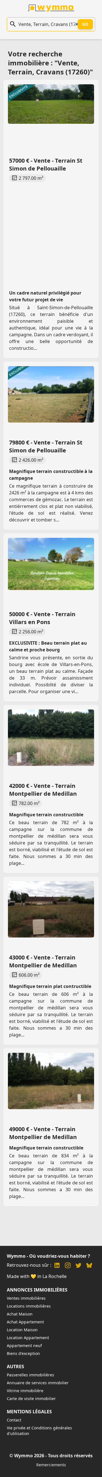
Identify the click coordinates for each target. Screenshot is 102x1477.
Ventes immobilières (26, 1298)
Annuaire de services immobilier (38, 1382)
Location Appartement (28, 1337)
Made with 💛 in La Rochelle (37, 1276)
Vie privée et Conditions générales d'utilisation (39, 1430)
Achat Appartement (25, 1322)
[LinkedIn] (57, 1266)
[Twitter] (78, 1266)
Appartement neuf (24, 1345)
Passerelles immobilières (30, 1374)
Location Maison (22, 1329)
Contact (14, 1420)
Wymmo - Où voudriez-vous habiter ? (48, 1256)
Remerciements (51, 1464)
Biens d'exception (23, 1353)
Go (85, 24)
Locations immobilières (29, 1306)
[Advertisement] (51, 230)
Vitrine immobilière (25, 1390)
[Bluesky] (89, 1266)
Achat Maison (20, 1314)
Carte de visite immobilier (31, 1398)
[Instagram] (67, 1266)
